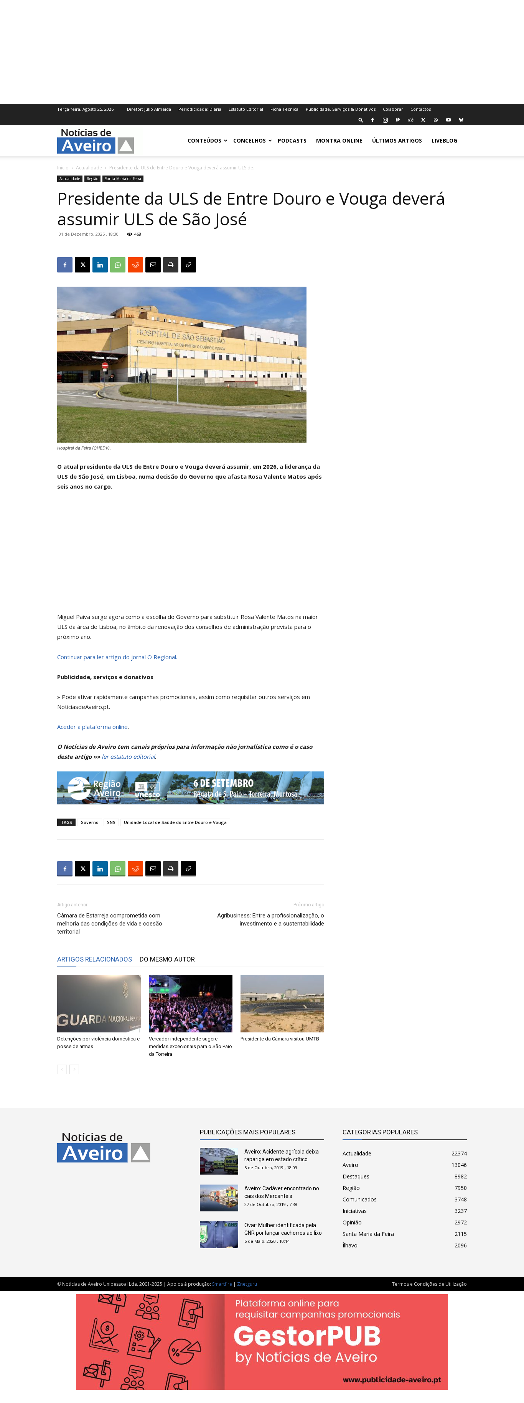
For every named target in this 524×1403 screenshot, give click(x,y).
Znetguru (247, 1284)
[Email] (153, 264)
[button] (361, 120)
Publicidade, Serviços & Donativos (341, 109)
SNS (111, 822)
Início (63, 167)
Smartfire (222, 1284)
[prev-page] (62, 1069)
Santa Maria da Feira (123, 178)
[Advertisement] (262, 51)
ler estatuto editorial (128, 756)
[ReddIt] (135, 264)
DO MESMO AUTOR (167, 959)
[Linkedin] (100, 264)
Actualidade (89, 167)
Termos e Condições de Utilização (429, 1284)
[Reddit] (410, 120)
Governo (90, 822)
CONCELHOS (249, 140)
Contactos (420, 109)
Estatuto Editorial (246, 109)
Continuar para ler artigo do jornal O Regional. (117, 657)
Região (92, 178)
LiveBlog (444, 140)
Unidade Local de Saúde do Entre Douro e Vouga (175, 822)
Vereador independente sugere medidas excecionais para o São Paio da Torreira (190, 1046)
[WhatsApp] (436, 120)
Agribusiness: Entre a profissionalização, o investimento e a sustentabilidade (270, 919)
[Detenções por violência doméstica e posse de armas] (99, 1003)
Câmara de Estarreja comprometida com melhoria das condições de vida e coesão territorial (109, 923)
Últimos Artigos (397, 140)
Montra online (339, 140)
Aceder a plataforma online (92, 726)
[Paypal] (398, 120)
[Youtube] (448, 120)
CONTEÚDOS (204, 140)
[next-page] (74, 1069)
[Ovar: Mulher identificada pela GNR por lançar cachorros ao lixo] (219, 1234)
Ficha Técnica (284, 109)
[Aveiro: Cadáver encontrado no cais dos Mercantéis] (219, 1198)
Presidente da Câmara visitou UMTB (280, 1039)
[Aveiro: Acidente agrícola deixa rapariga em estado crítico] (219, 1161)
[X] (423, 120)
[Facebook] (372, 120)
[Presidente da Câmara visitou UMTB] (282, 1003)
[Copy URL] (188, 264)
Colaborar (393, 109)
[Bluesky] (461, 120)
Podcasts (292, 140)
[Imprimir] (170, 264)
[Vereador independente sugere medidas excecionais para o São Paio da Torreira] (190, 1003)
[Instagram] (385, 120)
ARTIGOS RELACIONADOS (94, 959)
